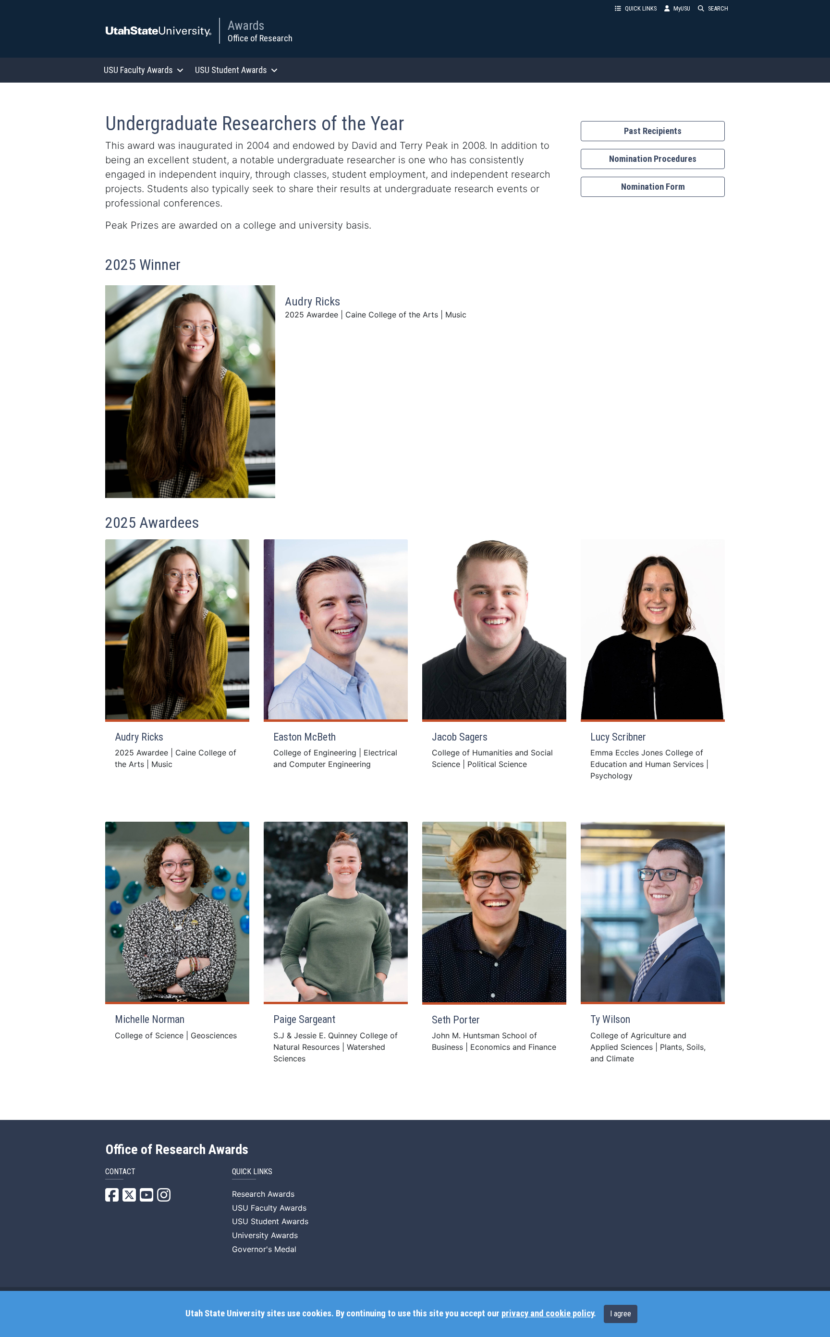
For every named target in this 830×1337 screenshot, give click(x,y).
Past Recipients (653, 131)
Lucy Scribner (618, 737)
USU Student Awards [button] (231, 70)
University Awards (265, 1235)
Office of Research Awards (177, 1149)
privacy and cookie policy (547, 1313)
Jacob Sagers (460, 737)
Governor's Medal (264, 1249)
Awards (246, 25)
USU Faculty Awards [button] (138, 70)
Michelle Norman (149, 1019)
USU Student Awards (270, 1221)
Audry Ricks (312, 301)
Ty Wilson (610, 1019)
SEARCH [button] (718, 8)
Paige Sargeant (304, 1019)
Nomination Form (653, 187)
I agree (620, 1313)
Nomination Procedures (652, 159)
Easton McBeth (304, 737)
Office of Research (260, 38)
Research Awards (263, 1194)
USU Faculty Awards (269, 1208)
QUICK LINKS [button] (641, 8)
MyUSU (681, 8)
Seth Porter (456, 1020)
